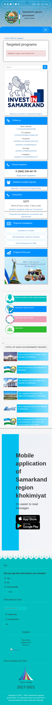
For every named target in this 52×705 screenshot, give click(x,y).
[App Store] (28, 518)
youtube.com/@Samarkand (26, 151)
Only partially (12, 587)
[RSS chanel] (18, 4)
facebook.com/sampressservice (26, 141)
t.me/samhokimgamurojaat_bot (26, 135)
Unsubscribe (13, 619)
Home (7, 38)
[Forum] (16, 4)
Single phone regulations (26, 175)
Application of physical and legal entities (26, 188)
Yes (8, 578)
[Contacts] (10, 4)
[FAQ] (13, 4)
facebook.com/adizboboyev (26, 145)
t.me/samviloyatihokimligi (26, 129)
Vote (10, 592)
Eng (46, 4)
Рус (42, 4)
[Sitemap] (8, 4)
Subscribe (12, 614)
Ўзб (38, 4)
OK (7, 624)
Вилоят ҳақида (16, 38)
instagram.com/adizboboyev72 (26, 157)
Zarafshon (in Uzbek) (26, 231)
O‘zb (34, 4)
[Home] (5, 4)
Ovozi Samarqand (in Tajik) (26, 243)
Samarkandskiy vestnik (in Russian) (26, 237)
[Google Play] (28, 525)
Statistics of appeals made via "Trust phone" (26, 209)
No (8, 583)
